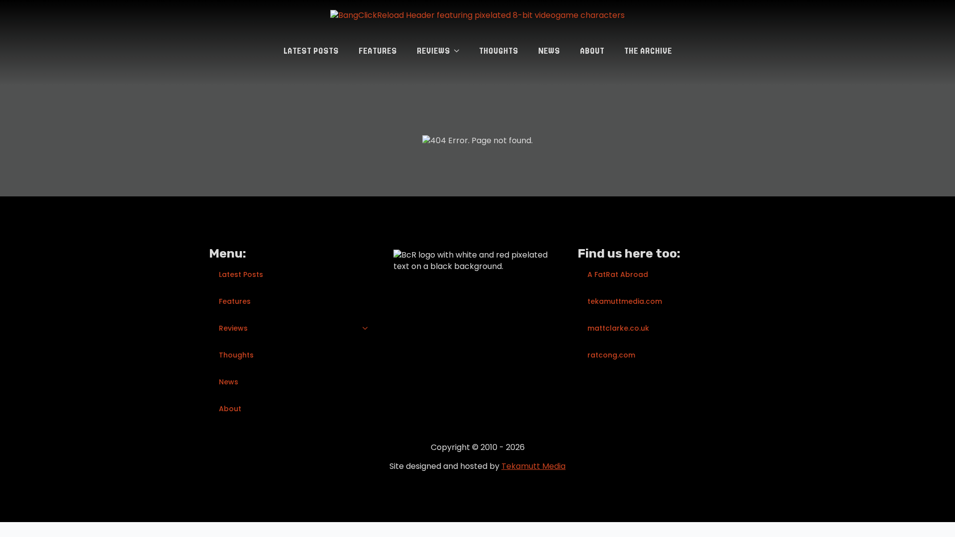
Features (378, 51)
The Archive (648, 51)
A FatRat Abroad (617, 274)
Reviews (433, 51)
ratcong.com (611, 355)
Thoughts (498, 51)
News (549, 51)
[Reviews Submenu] (459, 51)
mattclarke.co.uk (618, 328)
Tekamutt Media (533, 466)
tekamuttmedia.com (624, 301)
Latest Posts (311, 51)
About (592, 51)
